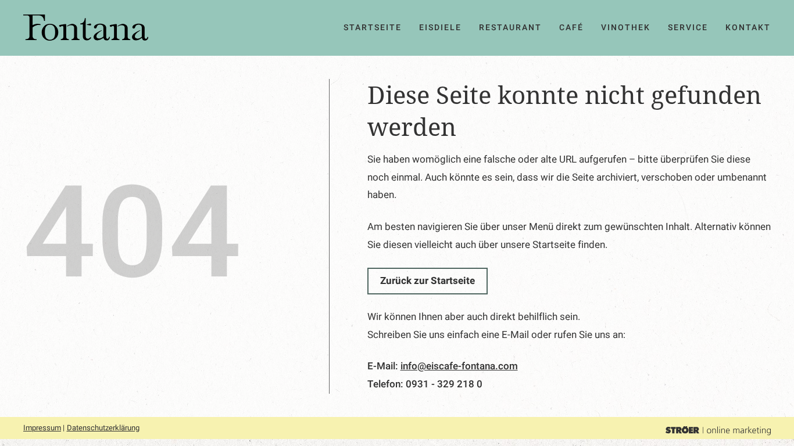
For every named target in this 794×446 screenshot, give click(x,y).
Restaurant (510, 27)
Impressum (42, 427)
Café (571, 27)
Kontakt (748, 27)
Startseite (373, 27)
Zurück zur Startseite (427, 281)
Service (688, 27)
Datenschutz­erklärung (103, 427)
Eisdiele (440, 27)
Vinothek (625, 27)
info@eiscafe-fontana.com (459, 366)
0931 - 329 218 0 (444, 384)
